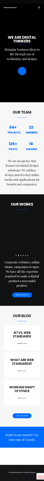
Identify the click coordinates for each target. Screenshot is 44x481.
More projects (22, 295)
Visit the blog (22, 416)
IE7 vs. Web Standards (22, 335)
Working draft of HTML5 (22, 389)
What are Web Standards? (22, 362)
